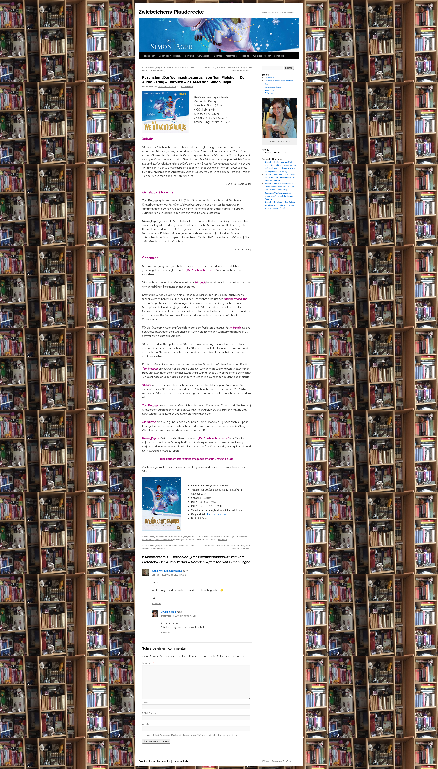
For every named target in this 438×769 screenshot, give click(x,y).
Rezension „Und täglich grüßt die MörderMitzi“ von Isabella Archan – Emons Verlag (279, 195)
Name (145, 702)
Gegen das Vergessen (170, 55)
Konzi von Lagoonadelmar (167, 571)
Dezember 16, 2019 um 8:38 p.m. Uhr (178, 615)
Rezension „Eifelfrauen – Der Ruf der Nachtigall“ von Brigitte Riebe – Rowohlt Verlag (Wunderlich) (280, 205)
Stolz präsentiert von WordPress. (278, 761)
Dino (199, 536)
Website (146, 724)
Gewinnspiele (204, 55)
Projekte (245, 55)
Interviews (189, 55)
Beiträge (218, 55)
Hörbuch (206, 536)
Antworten (156, 603)
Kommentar (148, 663)
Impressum (269, 90)
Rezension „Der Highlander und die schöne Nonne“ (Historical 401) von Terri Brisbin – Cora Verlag (279, 186)
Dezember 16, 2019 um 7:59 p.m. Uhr (169, 574)
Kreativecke (231, 55)
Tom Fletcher (241, 536)
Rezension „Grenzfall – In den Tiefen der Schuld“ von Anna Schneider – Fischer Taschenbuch (280, 177)
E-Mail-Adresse (150, 713)
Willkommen (270, 93)
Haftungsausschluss (273, 86)
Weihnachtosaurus (164, 539)
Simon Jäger (229, 536)
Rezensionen (148, 55)
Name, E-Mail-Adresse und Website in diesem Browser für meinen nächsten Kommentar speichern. (193, 734)
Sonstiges (279, 55)
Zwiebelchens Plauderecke (171, 11)
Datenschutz (269, 77)
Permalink (222, 539)
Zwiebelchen (187, 86)
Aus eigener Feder (262, 55)
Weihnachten (148, 539)
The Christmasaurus (217, 514)
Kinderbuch (216, 536)
